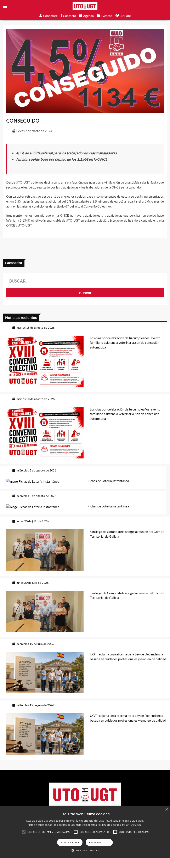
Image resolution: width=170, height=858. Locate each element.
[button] (23, 832)
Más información (132, 824)
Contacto (69, 16)
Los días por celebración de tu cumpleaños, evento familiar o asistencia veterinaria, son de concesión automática (125, 342)
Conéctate (50, 16)
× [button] (166, 809)
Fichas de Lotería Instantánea (108, 481)
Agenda (88, 16)
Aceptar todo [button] (70, 842)
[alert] (85, 832)
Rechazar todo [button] (99, 842)
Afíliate (125, 16)
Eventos (106, 16)
